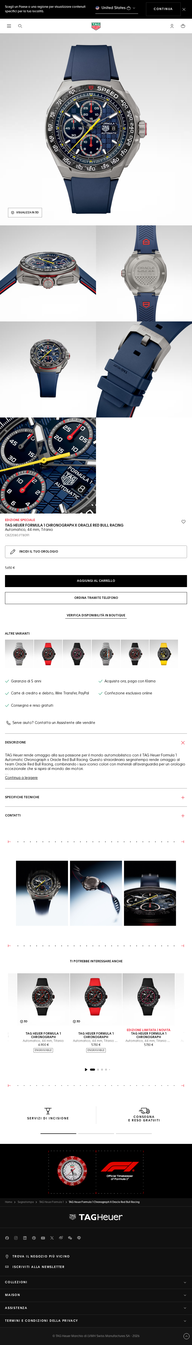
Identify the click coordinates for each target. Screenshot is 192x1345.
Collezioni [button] (16, 1282)
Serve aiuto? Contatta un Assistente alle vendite (53, 723)
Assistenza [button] (16, 1308)
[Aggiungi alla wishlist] (183, 522)
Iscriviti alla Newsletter (38, 1267)
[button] (172, 26)
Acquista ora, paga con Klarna (130, 681)
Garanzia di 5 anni (26, 681)
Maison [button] (12, 1295)
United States (113, 8)
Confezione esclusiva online (128, 693)
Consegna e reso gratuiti (32, 705)
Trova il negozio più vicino (41, 1256)
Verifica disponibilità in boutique (96, 615)
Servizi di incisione (48, 1118)
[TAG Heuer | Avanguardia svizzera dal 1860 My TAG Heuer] (96, 1217)
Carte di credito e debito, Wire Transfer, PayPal (50, 693)
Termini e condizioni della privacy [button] (41, 1320)
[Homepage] (96, 26)
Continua (167, 9)
